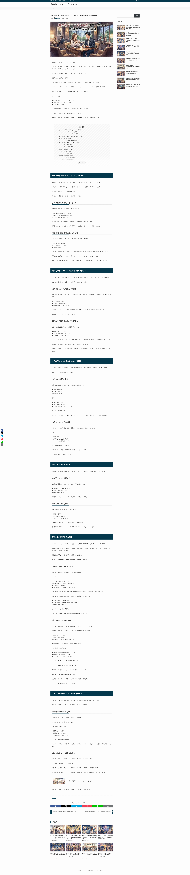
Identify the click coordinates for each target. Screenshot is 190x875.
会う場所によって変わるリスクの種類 (69, 142)
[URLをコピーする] (108, 806)
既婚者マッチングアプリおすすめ (64, 4)
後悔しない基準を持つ (66, 153)
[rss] (137, 1)
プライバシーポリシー (99, 870)
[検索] (139, 1)
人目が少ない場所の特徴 (67, 146)
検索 (137, 15)
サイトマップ (108, 870)
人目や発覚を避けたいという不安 (69, 132)
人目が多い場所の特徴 (66, 144)
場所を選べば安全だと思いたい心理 (69, 134)
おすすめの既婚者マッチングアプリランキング (78, 781)
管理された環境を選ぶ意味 (66, 155)
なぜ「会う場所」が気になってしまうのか (70, 130)
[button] (55, 806)
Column (58, 18)
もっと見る (81, 162)
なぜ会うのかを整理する (67, 151)
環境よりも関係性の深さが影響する (69, 140)
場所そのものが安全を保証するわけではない (71, 136)
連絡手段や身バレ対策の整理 (68, 157)
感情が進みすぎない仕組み (67, 159)
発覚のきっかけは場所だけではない (69, 138)
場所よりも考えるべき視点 (66, 149)
